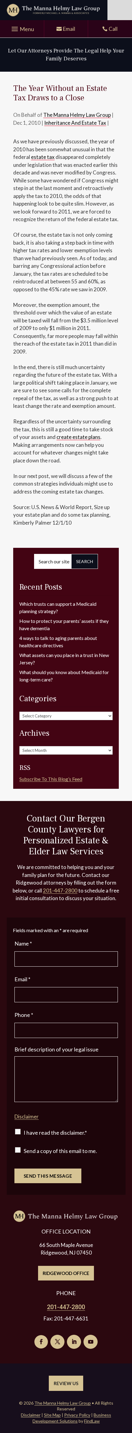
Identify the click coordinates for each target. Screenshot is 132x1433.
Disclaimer (26, 1116)
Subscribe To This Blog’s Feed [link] (50, 779)
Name (23, 943)
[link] (54, 10)
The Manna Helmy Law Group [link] (77, 115)
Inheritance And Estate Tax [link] (75, 123)
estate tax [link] (43, 157)
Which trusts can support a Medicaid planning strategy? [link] (57, 607)
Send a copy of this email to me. (60, 1150)
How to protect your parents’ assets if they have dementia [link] (64, 624)
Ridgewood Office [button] (66, 1273)
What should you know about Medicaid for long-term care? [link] (64, 675)
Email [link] (69, 29)
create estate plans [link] (78, 437)
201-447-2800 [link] (60, 890)
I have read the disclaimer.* (55, 1132)
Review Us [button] (66, 1383)
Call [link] (113, 29)
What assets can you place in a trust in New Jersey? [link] (64, 658)
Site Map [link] (52, 1414)
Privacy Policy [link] (77, 1414)
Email (22, 979)
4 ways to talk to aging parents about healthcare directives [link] (58, 641)
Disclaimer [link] (31, 1414)
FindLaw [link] (92, 1421)
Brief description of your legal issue (56, 1049)
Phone (23, 1014)
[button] (22, 29)
